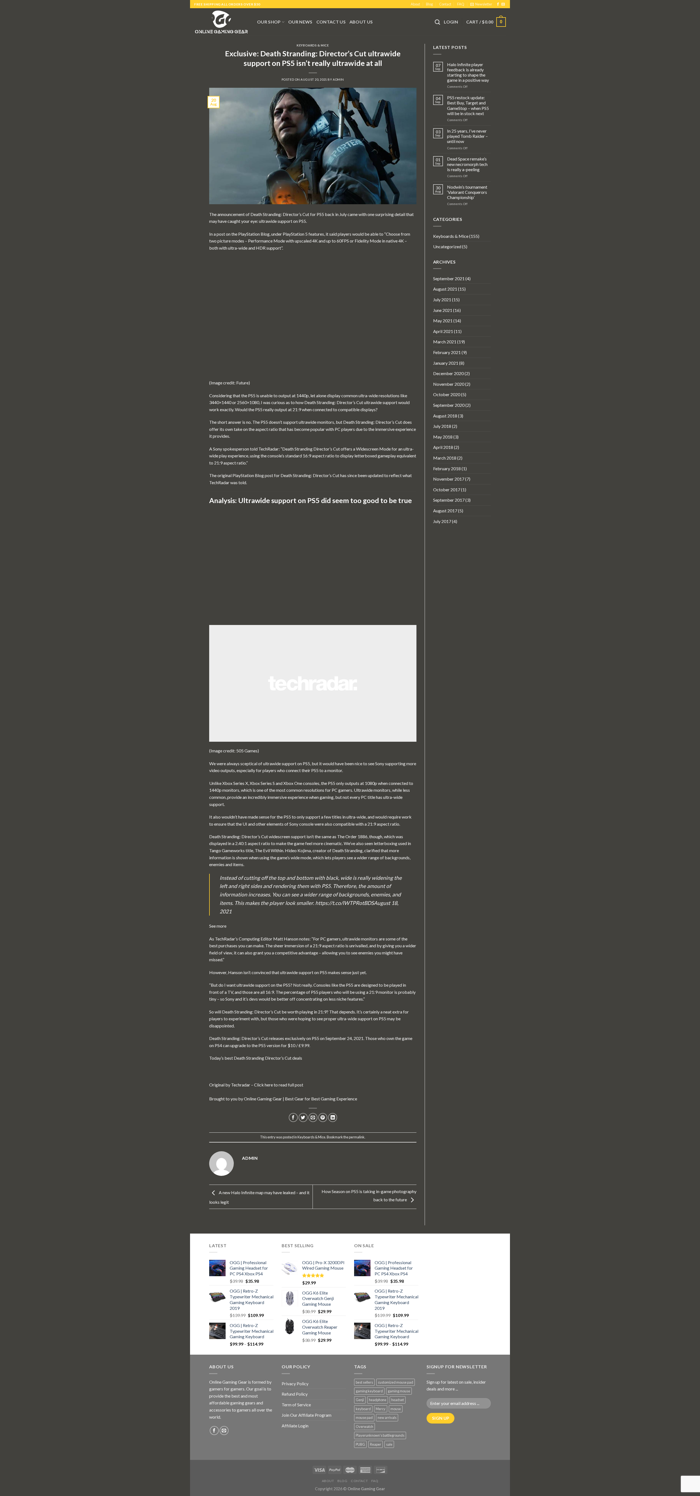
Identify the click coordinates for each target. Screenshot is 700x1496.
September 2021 (449, 278)
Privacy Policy (295, 1383)
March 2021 (444, 341)
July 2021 (442, 299)
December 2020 (448, 373)
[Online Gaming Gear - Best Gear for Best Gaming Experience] (221, 22)
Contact (445, 4)
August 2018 (445, 415)
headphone (377, 1400)
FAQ (460, 4)
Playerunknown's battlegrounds (380, 1435)
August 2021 (445, 288)
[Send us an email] (503, 4)
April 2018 (443, 447)
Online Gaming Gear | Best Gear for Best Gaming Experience (300, 1098)
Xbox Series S (262, 783)
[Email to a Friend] (312, 1117)
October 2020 (446, 394)
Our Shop (269, 21)
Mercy (381, 1409)
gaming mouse (399, 1391)
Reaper (375, 1444)
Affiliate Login (295, 1425)
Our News (300, 21)
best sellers (364, 1382)
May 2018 (443, 436)
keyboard (363, 1409)
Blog (429, 4)
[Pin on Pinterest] (322, 1117)
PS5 (320, 214)
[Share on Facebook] (293, 1117)
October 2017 (446, 489)
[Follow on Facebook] (498, 4)
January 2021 (445, 363)
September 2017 (449, 499)
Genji (360, 1400)
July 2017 (442, 521)
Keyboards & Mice (313, 45)
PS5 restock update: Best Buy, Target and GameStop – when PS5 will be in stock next (468, 105)
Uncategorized (447, 246)
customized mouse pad (395, 1382)
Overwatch (364, 1426)
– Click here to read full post (276, 1084)
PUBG (360, 1444)
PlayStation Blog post (252, 475)
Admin (338, 79)
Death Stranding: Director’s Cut (279, 214)
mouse (395, 1409)
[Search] (437, 22)
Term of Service (296, 1404)
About (415, 4)
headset (397, 1400)
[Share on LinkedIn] (332, 1117)
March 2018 (444, 457)
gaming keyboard (369, 1391)
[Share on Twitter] (303, 1117)
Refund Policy (295, 1393)
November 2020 (448, 384)
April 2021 (443, 331)
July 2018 (442, 426)
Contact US (331, 21)
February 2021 (447, 352)
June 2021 (442, 310)
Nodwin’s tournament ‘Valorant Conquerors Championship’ (467, 192)
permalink (356, 1137)
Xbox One (292, 783)
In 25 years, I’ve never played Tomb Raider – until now (467, 136)
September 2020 (449, 405)
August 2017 (445, 510)
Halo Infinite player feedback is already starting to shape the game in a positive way (468, 72)
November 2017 (448, 478)
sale (389, 1444)
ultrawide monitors (316, 422)
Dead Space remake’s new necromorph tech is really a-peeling (467, 164)
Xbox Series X (235, 783)
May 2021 (443, 320)
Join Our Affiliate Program (306, 1415)
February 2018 (447, 468)
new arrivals (387, 1417)
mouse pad (364, 1417)
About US (361, 21)
